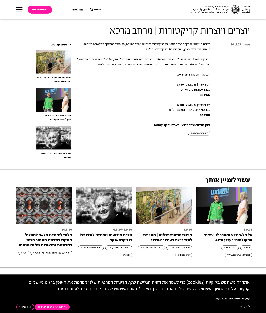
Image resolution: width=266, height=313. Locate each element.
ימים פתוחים (184, 255)
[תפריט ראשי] (19, 9)
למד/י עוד (244, 307)
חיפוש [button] (97, 9)
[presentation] (53, 61)
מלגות (23, 252)
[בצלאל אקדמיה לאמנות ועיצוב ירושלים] (220, 9)
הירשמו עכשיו (40, 9)
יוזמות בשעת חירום (199, 133)
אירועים (246, 247)
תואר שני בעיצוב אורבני (179, 247)
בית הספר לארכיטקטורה (151, 247)
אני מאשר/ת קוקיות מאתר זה (52, 307)
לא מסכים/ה (25, 307)
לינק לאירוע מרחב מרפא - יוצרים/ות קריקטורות (182, 125)
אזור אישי (77, 10)
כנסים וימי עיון (230, 247)
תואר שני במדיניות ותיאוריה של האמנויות (51, 252)
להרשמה (205, 95)
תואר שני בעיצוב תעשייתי (238, 255)
